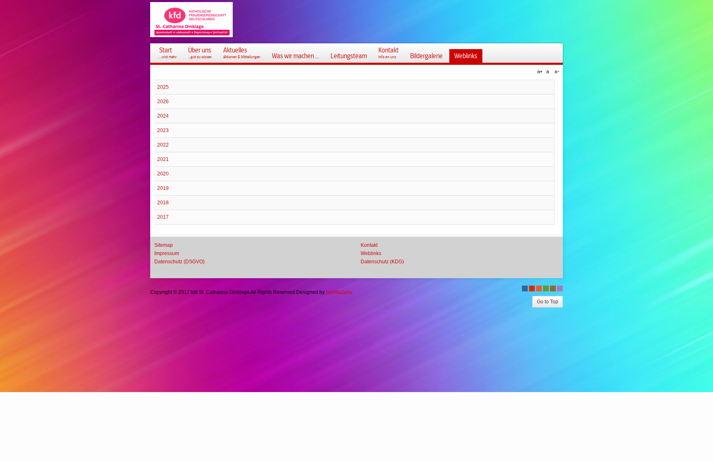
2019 (163, 188)
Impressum (166, 253)
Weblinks (371, 253)
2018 (163, 203)
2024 (163, 116)
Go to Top (547, 302)
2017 (163, 217)
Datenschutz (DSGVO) (179, 262)
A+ (541, 72)
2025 (163, 87)
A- (556, 72)
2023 (163, 130)
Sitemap (163, 245)
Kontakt (369, 245)
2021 (163, 159)
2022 (163, 145)
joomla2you (339, 292)
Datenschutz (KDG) (382, 262)
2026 (163, 101)
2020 (163, 174)
